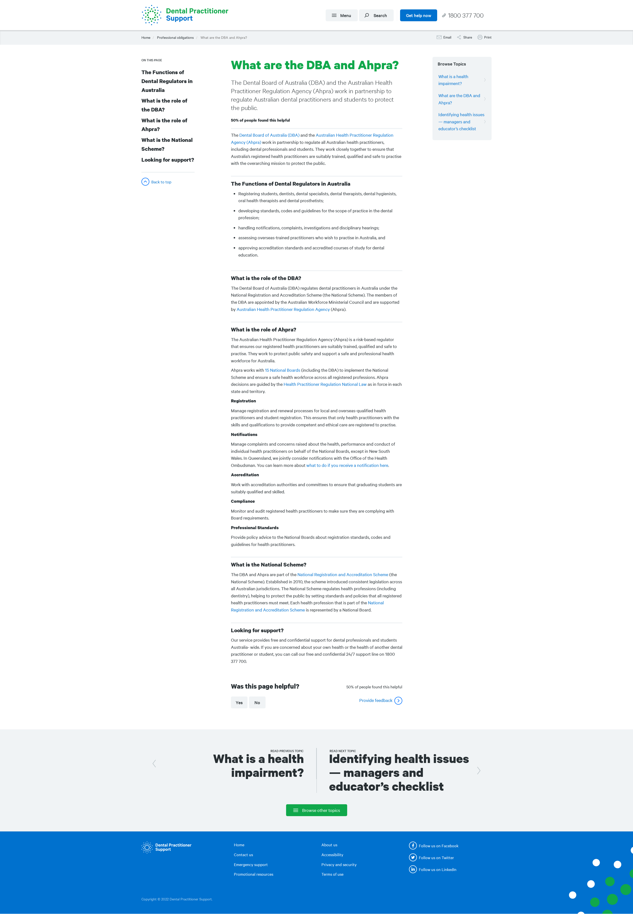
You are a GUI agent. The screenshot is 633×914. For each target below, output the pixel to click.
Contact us (243, 854)
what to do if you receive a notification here (347, 465)
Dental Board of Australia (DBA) (269, 135)
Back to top (161, 181)
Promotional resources (253, 874)
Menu (345, 15)
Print (488, 37)
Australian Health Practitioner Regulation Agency (283, 309)
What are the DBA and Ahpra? (459, 98)
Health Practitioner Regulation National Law (325, 384)
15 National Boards (282, 370)
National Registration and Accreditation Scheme (342, 574)
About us (329, 844)
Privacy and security (339, 864)
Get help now (418, 15)
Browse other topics (321, 810)
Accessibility (332, 854)
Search (380, 15)
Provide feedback (375, 700)
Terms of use (332, 874)
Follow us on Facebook (438, 845)
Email (447, 37)
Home (145, 37)
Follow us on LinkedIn (437, 869)
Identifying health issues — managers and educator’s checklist (461, 121)
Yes (239, 702)
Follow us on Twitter (436, 857)
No (257, 702)
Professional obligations (175, 37)
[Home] (187, 15)
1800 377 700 (466, 15)
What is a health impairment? (453, 79)
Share (467, 37)
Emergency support (251, 864)
